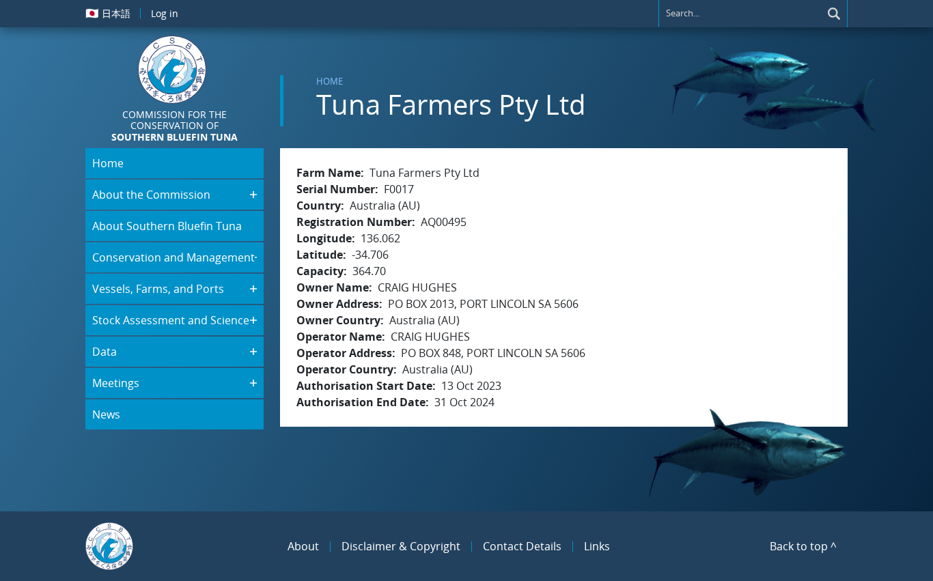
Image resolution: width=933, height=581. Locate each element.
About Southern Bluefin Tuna (167, 225)
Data (104, 351)
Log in (164, 13)
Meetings (115, 383)
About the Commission (151, 194)
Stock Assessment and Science (170, 320)
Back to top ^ (803, 546)
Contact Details (522, 546)
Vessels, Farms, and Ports (158, 288)
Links (597, 546)
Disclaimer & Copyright (401, 546)
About (303, 546)
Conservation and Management (173, 257)
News (106, 414)
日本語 (107, 12)
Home (329, 81)
